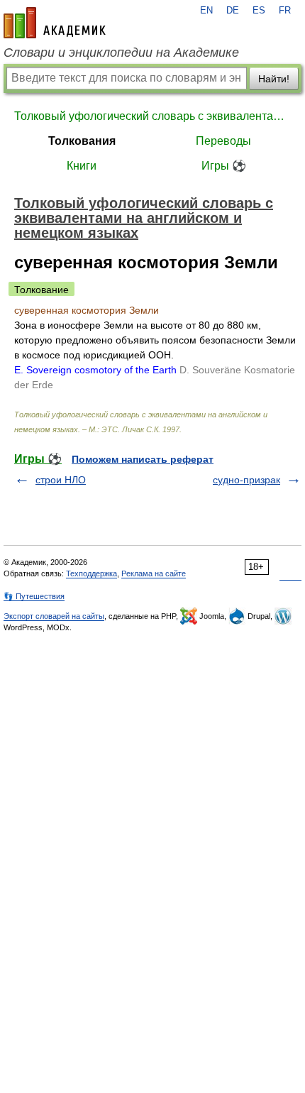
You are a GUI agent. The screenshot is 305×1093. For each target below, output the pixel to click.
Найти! (273, 78)
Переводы (223, 141)
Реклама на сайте (153, 573)
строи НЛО (60, 479)
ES (259, 11)
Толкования (82, 141)
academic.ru (55, 22)
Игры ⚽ (223, 166)
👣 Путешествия (34, 596)
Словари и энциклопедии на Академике (121, 52)
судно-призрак (246, 479)
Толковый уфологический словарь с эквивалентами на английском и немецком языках (152, 116)
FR (285, 11)
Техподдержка (91, 573)
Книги (81, 166)
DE (232, 11)
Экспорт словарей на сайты (54, 616)
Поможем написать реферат (143, 459)
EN (206, 11)
